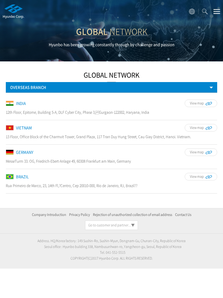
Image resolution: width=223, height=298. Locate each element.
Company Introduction (49, 214)
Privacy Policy (79, 214)
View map (197, 103)
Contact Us (183, 214)
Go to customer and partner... (109, 225)
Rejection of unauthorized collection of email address (132, 214)
